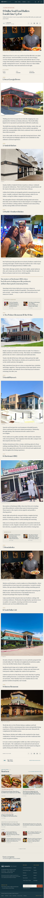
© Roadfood (3, 115)
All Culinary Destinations (36, 771)
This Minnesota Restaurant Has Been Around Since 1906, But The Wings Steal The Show (14, 536)
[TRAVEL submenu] (21, 2)
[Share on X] (31, 23)
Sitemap (25, 895)
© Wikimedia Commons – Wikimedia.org (8, 347)
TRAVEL (19, 1)
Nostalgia (35, 880)
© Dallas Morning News (5, 579)
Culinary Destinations (8, 7)
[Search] (35, 2)
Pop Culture (25, 877)
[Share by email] (40, 23)
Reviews (24, 872)
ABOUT (2, 895)
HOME (16, 1)
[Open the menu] (41, 2)
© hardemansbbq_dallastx (5, 502)
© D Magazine (3, 656)
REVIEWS (24, 1)
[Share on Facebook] (34, 23)
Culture (34, 875)
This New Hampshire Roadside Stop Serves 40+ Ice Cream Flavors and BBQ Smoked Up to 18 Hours (14, 305)
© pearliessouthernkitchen (6, 258)
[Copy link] (28, 23)
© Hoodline (3, 424)
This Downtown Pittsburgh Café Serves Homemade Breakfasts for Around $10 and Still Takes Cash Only (32, 793)
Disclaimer (14, 895)
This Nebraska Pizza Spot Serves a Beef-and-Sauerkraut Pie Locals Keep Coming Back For (32, 824)
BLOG (11, 895)
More (29, 1)
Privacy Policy (19, 895)
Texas (4, 72)
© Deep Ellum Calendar (5, 721)
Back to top (23, 848)
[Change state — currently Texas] (38, 2)
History (34, 877)
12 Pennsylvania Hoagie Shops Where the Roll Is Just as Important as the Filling (11, 792)
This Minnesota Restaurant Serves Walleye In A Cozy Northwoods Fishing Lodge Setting (34, 304)
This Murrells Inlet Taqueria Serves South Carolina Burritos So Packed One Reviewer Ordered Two (13, 840)
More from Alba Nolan (35, 760)
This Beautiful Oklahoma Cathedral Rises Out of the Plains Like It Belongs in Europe (12, 833)
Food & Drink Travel (27, 870)
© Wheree (2, 181)
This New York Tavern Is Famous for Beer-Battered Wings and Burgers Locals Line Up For (35, 840)
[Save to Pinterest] (37, 23)
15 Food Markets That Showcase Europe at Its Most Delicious (34, 832)
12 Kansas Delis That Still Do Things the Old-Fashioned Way (9, 815)
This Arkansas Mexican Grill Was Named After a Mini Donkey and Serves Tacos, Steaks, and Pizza (33, 536)
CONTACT (6, 895)
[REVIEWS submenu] (26, 2)
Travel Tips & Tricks (27, 880)
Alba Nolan (9, 22)
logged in (10, 858)
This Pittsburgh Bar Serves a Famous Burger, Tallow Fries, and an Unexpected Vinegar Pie (10, 824)
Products (25, 875)
